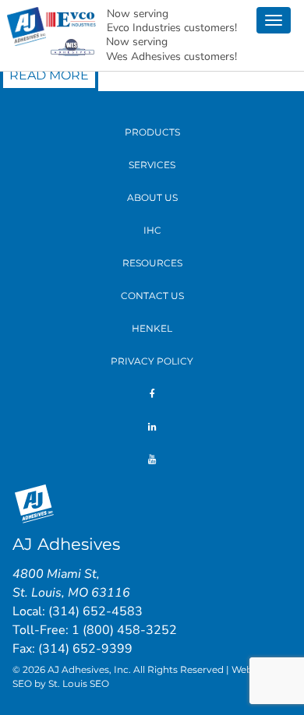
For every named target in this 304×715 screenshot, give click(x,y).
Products (152, 132)
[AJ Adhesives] (26, 25)
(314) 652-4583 (95, 611)
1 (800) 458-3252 (124, 630)
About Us (152, 197)
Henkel (152, 328)
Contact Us (152, 295)
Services (152, 165)
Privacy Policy (152, 361)
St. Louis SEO (78, 683)
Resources (152, 263)
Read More (49, 75)
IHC (152, 230)
